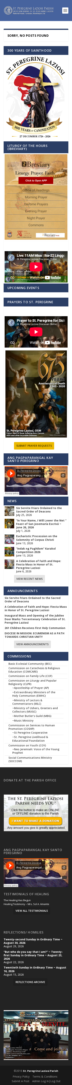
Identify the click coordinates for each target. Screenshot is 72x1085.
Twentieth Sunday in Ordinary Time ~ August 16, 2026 (35, 969)
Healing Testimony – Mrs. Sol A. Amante (26, 904)
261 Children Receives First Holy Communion (35, 628)
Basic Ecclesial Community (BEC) (29, 663)
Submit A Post (20, 1081)
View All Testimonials (32, 910)
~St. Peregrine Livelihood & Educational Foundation (30, 738)
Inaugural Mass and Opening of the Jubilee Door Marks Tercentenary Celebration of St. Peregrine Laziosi (35, 619)
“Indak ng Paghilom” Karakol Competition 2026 (36, 550)
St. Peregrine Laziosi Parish (40, 1071)
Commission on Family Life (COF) (30, 676)
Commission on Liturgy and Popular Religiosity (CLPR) (32, 682)
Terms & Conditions (44, 1076)
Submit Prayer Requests (34, 445)
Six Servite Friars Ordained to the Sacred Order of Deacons (39, 509)
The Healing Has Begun (17, 900)
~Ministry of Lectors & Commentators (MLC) (27, 701)
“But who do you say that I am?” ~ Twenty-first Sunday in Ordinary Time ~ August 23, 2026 (33, 955)
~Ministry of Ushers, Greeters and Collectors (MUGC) (35, 709)
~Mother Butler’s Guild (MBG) (31, 716)
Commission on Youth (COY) (27, 745)
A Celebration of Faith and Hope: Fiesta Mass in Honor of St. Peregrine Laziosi (38, 564)
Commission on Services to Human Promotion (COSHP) (31, 727)
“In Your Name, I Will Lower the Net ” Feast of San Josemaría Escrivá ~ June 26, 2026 (41, 524)
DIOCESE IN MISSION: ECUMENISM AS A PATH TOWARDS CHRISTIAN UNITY (34, 635)
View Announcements (32, 644)
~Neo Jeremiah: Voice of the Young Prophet (35, 750)
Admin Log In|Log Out (46, 1081)
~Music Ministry (23, 720)
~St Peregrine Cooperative (29, 732)
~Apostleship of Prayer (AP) (30, 688)
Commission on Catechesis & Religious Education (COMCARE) (34, 669)
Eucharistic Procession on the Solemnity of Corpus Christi (36, 537)
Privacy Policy (21, 1076)
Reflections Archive (30, 982)
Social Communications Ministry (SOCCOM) (30, 759)
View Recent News (29, 579)
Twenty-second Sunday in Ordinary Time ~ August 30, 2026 (33, 941)
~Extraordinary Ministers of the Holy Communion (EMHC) (33, 693)
